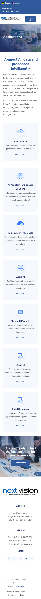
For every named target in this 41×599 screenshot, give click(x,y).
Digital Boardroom (21, 409)
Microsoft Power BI (20, 321)
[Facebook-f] (9, 558)
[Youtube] (31, 558)
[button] (18, 19)
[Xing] (20, 558)
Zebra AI (20, 277)
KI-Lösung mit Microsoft (20, 233)
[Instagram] (14, 558)
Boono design (20, 586)
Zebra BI (20, 365)
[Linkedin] (26, 558)
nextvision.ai (20, 141)
